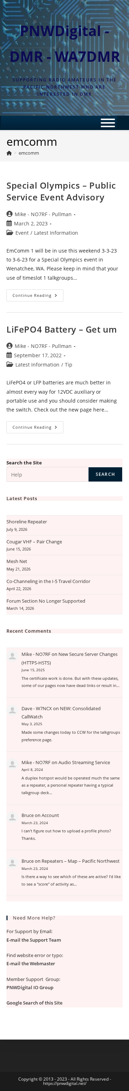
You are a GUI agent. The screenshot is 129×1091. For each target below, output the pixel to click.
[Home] (9, 153)
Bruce (28, 815)
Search (105, 474)
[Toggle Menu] (108, 123)
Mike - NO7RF (36, 654)
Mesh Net (16, 561)
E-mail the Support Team (33, 940)
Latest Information (56, 232)
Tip (68, 364)
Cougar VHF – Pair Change (34, 541)
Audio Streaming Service (84, 762)
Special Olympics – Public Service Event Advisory (61, 191)
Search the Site (24, 462)
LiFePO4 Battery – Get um (61, 329)
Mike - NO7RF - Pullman (43, 214)
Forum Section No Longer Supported (45, 601)
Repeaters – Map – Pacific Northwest (81, 861)
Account (50, 815)
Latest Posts (21, 498)
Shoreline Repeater (26, 521)
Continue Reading (38, 297)
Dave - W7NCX (37, 708)
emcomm (29, 153)
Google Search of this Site (34, 1003)
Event (22, 232)
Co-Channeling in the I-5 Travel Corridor (48, 581)
